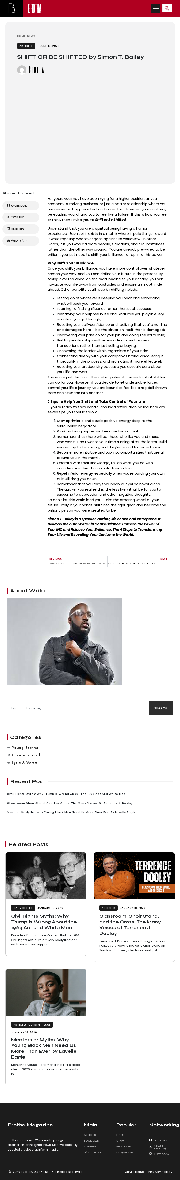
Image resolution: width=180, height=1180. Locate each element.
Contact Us (125, 1152)
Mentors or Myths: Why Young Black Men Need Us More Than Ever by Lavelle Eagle (44, 1048)
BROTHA (34, 8)
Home (120, 1135)
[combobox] (77, 708)
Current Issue (39, 1024)
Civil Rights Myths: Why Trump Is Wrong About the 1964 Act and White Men (44, 921)
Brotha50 (123, 1146)
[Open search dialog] (167, 8)
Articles (26, 46)
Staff (120, 1141)
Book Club (91, 1141)
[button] (155, 8)
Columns (90, 1146)
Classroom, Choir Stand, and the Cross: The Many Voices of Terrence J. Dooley (130, 924)
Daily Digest (23, 908)
